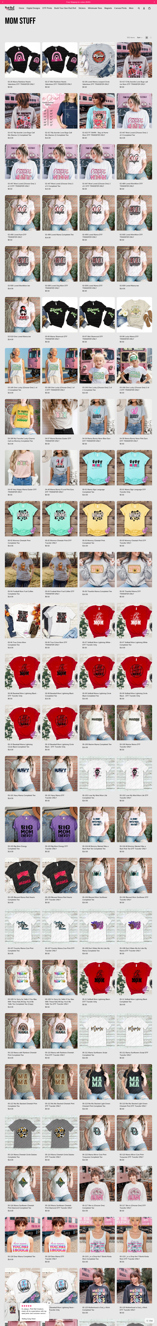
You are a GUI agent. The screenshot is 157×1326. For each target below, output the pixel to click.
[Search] (139, 8)
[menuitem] (131, 8)
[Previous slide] (8, 111)
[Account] (144, 8)
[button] (140, 37)
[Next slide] (36, 111)
